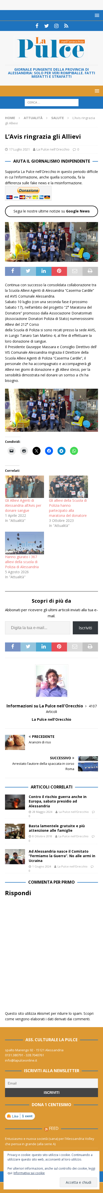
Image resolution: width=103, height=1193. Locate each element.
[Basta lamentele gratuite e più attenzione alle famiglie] (15, 831)
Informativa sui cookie (29, 1173)
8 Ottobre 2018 (42, 836)
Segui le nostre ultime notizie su (52, 211)
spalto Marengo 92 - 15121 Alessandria (34, 1050)
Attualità (33, 118)
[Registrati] (66, 26)
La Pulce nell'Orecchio (53, 149)
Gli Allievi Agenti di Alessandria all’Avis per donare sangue (23, 505)
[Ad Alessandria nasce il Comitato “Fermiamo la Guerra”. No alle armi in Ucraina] (15, 856)
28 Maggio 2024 (42, 812)
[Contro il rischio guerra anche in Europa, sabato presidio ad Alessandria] (15, 802)
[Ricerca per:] (51, 102)
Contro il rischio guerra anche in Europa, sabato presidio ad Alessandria (57, 801)
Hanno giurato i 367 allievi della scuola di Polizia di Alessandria (22, 561)
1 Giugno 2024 (41, 866)
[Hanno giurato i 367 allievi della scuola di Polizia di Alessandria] (24, 543)
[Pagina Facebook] (36, 26)
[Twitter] (46, 26)
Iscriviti (85, 628)
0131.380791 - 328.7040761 (24, 1055)
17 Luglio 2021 (19, 149)
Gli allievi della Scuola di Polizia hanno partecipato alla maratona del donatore (68, 508)
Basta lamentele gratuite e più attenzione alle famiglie (57, 828)
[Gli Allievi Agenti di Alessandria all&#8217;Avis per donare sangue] (24, 487)
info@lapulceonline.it (21, 1060)
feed (53, 1128)
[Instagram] (56, 26)
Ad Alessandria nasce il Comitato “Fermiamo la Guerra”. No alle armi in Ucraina (62, 856)
